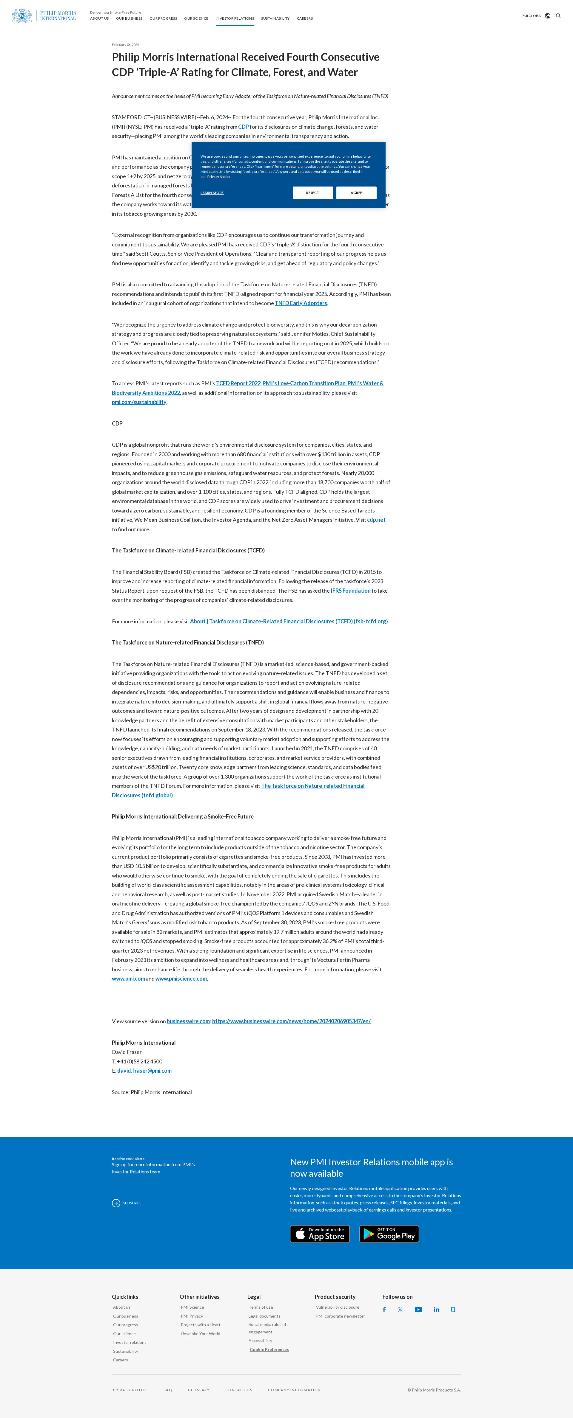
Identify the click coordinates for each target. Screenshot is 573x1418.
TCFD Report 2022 (238, 383)
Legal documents (265, 1315)
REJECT (312, 193)
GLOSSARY (199, 1390)
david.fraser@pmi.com (144, 1070)
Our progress (125, 1324)
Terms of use (261, 1307)
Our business (125, 1315)
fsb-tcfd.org (370, 621)
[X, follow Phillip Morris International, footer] (400, 1309)
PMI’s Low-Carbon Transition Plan (304, 383)
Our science (124, 1333)
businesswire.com (188, 1021)
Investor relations (130, 1342)
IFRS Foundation (351, 590)
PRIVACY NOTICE (130, 1390)
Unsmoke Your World (200, 1333)
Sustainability (125, 1351)
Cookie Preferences (269, 1349)
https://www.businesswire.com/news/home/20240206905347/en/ (291, 1021)
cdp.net (376, 519)
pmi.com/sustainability (139, 402)
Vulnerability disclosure (337, 1307)
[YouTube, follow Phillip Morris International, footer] (418, 1309)
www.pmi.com (128, 978)
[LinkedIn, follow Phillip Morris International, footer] (436, 1309)
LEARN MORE (212, 193)
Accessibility (260, 1340)
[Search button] (557, 15)
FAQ (168, 1390)
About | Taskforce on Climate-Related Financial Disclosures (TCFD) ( (272, 621)
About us (121, 1307)
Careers (120, 1359)
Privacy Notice (218, 176)
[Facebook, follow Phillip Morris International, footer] (384, 1309)
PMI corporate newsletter (340, 1315)
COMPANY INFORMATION (294, 1390)
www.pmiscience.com (181, 978)
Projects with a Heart (201, 1324)
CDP (243, 126)
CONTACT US (238, 1390)
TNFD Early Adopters (301, 303)
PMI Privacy (192, 1315)
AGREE (356, 193)
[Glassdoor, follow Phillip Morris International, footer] (453, 1309)
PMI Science (192, 1307)
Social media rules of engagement (267, 1328)
